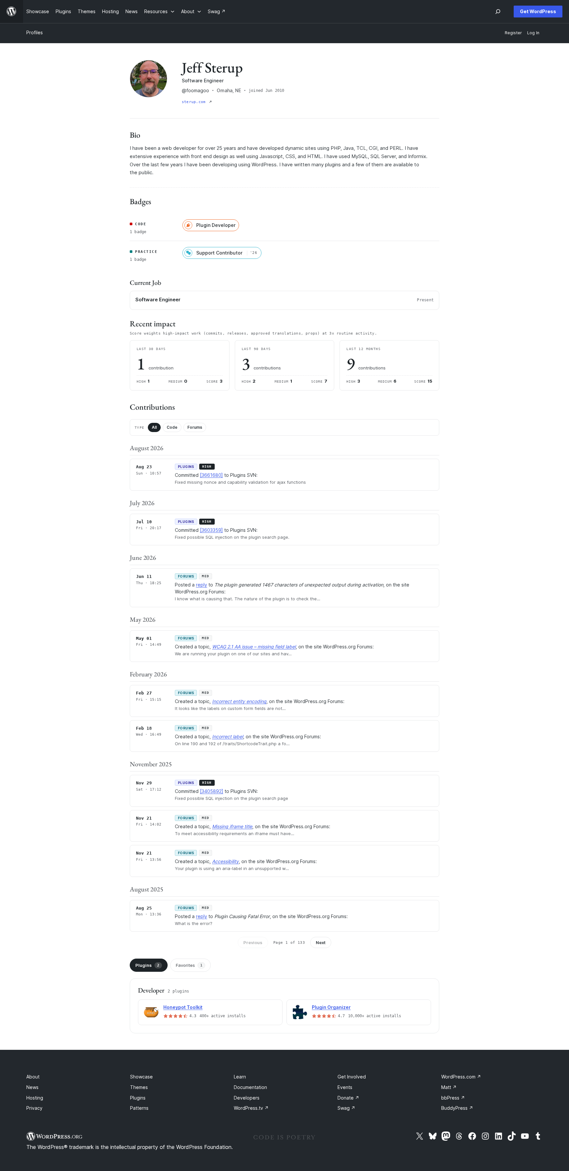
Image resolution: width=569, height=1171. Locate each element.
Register (513, 32)
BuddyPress (457, 1108)
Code (172, 427)
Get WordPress (538, 11)
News (32, 1087)
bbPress (453, 1098)
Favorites (189, 965)
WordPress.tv (251, 1108)
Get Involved (352, 1076)
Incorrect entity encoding (239, 701)
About (33, 1076)
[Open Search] (498, 11)
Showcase (141, 1076)
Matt (449, 1087)
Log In (533, 32)
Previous (252, 942)
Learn (240, 1076)
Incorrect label (227, 736)
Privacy (34, 1108)
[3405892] (211, 791)
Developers (246, 1098)
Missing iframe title (232, 826)
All (154, 427)
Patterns (139, 1108)
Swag (346, 1108)
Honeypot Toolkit (183, 1007)
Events (345, 1087)
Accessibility (225, 861)
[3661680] (211, 475)
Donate (348, 1098)
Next (321, 942)
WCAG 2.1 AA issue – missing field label (254, 646)
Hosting (34, 1098)
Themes (139, 1087)
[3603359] (211, 530)
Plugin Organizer (331, 1007)
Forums (194, 427)
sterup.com (195, 102)
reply (201, 584)
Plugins (147, 965)
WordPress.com (461, 1076)
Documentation (250, 1087)
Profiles (34, 32)
